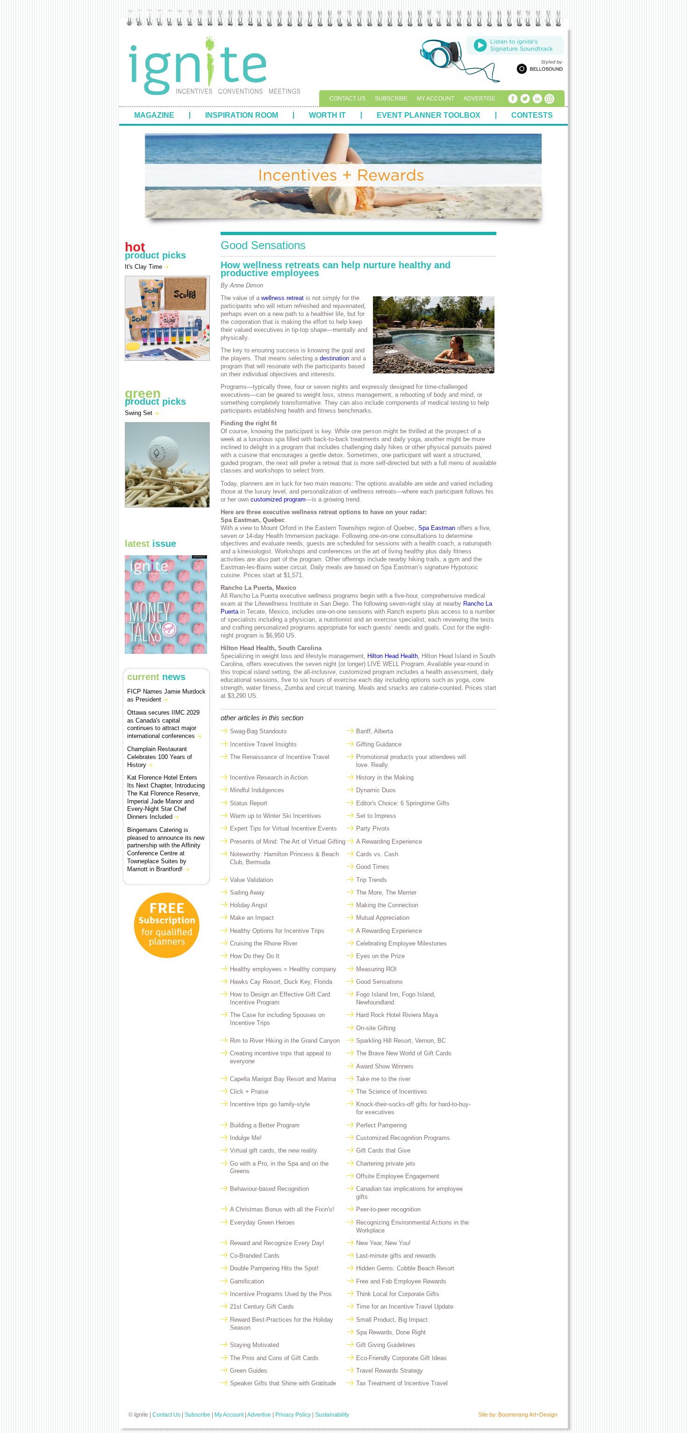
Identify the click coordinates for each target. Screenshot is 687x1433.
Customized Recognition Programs (403, 1137)
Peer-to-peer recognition (388, 1209)
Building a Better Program (265, 1125)
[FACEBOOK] (512, 98)
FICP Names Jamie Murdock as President (166, 695)
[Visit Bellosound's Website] (538, 68)
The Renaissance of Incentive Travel (279, 756)
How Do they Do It (254, 956)
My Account (435, 98)
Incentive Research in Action (269, 777)
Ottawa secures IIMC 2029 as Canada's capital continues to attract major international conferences (163, 724)
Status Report (248, 803)
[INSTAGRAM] (549, 98)
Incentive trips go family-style (270, 1104)
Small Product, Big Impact (392, 1319)
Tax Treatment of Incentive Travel (402, 1383)
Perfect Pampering (381, 1125)
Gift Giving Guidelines (385, 1344)
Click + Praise (249, 1091)
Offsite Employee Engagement (397, 1176)
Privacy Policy (293, 1415)
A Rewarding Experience (389, 841)
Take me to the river (383, 1078)
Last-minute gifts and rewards (396, 1255)
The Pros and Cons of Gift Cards (274, 1357)
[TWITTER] (524, 98)
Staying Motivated (254, 1344)
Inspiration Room (241, 115)
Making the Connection (387, 905)
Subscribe (391, 98)
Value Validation (251, 879)
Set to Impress (376, 815)
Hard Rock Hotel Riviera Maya (397, 1014)
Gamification (247, 1281)
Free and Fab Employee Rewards (401, 1281)
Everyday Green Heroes (262, 1222)
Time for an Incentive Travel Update (404, 1306)
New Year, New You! (383, 1243)
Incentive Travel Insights (263, 744)
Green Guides (248, 1370)
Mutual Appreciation (382, 917)
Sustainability (332, 1415)
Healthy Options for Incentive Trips (277, 930)
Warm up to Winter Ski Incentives (275, 815)
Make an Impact (252, 917)
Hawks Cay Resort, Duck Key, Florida (281, 981)
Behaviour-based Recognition (269, 1188)
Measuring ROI (376, 969)
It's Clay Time (144, 266)
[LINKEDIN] (537, 98)
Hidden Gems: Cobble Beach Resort (405, 1268)
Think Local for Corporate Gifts (397, 1293)
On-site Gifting (375, 1028)
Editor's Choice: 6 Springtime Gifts (403, 803)
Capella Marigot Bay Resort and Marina (283, 1078)
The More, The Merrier (386, 892)
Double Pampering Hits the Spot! (274, 1268)
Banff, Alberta (374, 731)
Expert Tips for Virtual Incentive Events (283, 828)
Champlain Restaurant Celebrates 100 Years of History (159, 756)
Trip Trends (371, 879)
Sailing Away (247, 892)
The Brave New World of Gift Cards (403, 1053)
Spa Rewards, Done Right (391, 1332)
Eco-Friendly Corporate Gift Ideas (401, 1357)
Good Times (372, 866)
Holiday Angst (248, 905)
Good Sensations (379, 981)
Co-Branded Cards (254, 1255)
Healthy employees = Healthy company (283, 969)
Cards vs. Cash (377, 854)
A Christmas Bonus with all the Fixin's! (282, 1209)
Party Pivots (373, 828)
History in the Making (385, 777)
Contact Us (347, 98)
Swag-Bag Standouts (258, 731)
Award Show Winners (385, 1066)
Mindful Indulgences (257, 790)
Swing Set (139, 412)
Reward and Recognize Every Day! (277, 1243)
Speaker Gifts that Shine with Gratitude (283, 1383)
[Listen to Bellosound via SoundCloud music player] (515, 45)
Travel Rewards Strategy (389, 1370)
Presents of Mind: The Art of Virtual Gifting (287, 841)
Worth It (327, 115)
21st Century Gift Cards (262, 1306)
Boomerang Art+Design (528, 1415)
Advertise (479, 98)
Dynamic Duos (376, 790)
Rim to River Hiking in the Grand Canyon (285, 1040)
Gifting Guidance (378, 744)
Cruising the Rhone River (263, 943)
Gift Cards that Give (383, 1150)
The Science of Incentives (391, 1091)
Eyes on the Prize (380, 956)
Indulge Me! (246, 1137)
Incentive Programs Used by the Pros (281, 1293)
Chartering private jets (385, 1163)
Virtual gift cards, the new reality (273, 1150)
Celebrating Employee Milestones (401, 943)
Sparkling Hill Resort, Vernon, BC (401, 1040)
